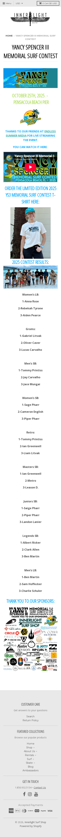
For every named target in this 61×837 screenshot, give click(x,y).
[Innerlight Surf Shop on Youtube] (36, 794)
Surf (29, 759)
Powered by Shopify (31, 826)
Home (9, 35)
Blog (30, 766)
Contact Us (40, 787)
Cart (49, 3)
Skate (29, 762)
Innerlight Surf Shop (35, 822)
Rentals (29, 755)
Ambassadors (30, 770)
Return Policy (31, 720)
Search (30, 716)
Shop (29, 747)
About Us (29, 751)
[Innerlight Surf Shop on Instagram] (30, 794)
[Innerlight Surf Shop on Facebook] (24, 794)
